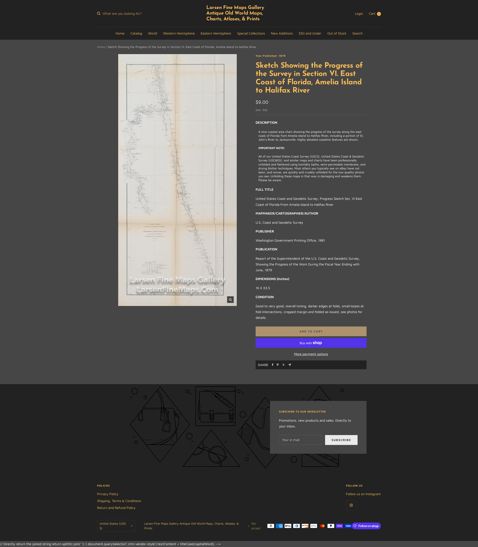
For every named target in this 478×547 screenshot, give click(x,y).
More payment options (311, 354)
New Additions (282, 33)
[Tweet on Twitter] (283, 364)
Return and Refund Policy (116, 508)
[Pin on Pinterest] (278, 364)
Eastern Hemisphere (216, 33)
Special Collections (251, 33)
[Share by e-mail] (289, 365)
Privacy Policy (107, 494)
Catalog (136, 33)
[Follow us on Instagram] (351, 505)
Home (120, 33)
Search (357, 33)
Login (359, 13)
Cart (374, 13)
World (152, 33)
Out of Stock (336, 33)
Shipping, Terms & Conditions (119, 501)
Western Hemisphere (179, 33)
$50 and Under (310, 33)
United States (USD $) (113, 526)
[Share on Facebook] (272, 364)
